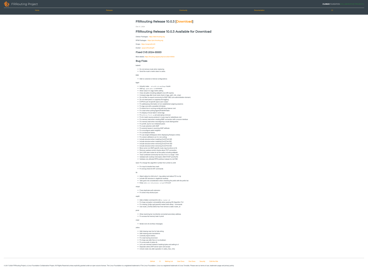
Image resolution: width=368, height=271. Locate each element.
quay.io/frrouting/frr (148, 48)
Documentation (259, 10)
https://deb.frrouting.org (157, 36)
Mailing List (169, 261)
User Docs (180, 261)
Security (202, 261)
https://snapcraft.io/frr (148, 44)
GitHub (152, 261)
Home (37, 10)
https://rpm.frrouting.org (155, 40)
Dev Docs (192, 261)
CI (332, 10)
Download (184, 21)
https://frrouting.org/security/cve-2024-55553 (160, 57)
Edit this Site (213, 261)
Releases (109, 10)
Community (183, 10)
